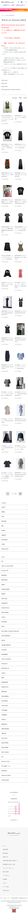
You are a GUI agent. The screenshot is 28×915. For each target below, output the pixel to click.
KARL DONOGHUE (5, 635)
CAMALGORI (4, 603)
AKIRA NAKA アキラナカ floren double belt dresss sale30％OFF (7, 312)
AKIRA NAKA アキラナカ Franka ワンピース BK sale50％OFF (7, 174)
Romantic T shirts (5, 761)
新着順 (25, 97)
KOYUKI (3, 640)
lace (2, 756)
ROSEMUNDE (4, 682)
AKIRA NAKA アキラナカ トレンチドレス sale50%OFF (20, 117)
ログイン (5, 883)
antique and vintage (5, 775)
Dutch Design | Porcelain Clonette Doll (10, 631)
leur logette (4, 649)
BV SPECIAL (4, 770)
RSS (4, 871)
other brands (4, 738)
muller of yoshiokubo (6, 659)
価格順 (20, 97)
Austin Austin (4, 598)
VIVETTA (3, 719)
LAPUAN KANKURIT (6, 645)
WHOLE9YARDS (5, 728)
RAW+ (2, 677)
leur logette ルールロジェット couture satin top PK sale (7, 420)
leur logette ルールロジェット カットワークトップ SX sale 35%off (20, 366)
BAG (2, 526)
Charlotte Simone (5, 608)
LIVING (3, 544)
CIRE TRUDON (4, 612)
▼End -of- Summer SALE (10, 15)
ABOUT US (5, 857)
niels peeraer (4, 663)
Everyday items (4, 549)
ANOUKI (3, 594)
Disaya (3, 626)
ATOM (7, 871)
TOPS (2, 516)
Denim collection (5, 752)
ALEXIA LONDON (5, 589)
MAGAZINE (5, 849)
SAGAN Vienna (4, 687)
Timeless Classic (5, 780)
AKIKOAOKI (4, 575)
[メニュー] (26, 2)
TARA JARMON (5, 696)
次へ (20, 493)
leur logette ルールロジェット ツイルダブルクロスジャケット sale (20, 447)
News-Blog (5, 853)
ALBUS (3, 584)
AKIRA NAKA (4, 580)
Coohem (3, 617)
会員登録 (5, 879)
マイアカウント (6, 875)
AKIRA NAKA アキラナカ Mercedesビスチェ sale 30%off (21, 257)
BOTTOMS (3, 521)
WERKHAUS (4, 724)
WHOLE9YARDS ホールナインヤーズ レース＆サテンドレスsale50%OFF (21, 228)
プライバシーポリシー (8, 868)
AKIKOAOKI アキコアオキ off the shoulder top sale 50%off (7, 339)
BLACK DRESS (4, 742)
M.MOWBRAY (4, 654)
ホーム (2, 15)
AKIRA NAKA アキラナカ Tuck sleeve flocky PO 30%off (20, 339)
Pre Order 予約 (4, 570)
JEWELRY (3, 535)
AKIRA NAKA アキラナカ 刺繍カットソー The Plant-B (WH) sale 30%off (7, 201)
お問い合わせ (6, 890)
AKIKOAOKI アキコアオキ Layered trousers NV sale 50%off (7, 366)
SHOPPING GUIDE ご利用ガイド (10, 860)
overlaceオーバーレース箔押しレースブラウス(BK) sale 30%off (6, 284)
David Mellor (4, 621)
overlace (3, 673)
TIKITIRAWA (4, 710)
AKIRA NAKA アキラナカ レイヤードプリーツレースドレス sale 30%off (21, 146)
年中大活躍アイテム (5, 766)
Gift (2, 561)
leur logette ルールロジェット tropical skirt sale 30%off (7, 447)
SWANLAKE (4, 691)
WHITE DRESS (4, 747)
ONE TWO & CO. (5, 668)
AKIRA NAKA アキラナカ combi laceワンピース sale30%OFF (21, 174)
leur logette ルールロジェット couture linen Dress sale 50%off (21, 393)
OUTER (3, 507)
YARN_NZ (3, 733)
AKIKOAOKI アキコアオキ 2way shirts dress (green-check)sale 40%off (20, 474)
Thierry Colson (4, 705)
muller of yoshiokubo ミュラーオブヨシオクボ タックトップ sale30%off (7, 257)
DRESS (3, 512)
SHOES (3, 530)
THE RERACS (4, 701)
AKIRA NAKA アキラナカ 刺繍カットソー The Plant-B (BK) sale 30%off (21, 201)
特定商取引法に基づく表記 (9, 864)
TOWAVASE (4, 715)
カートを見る (6, 886)
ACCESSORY (4, 539)
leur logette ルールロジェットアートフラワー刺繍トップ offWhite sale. (7, 393)
